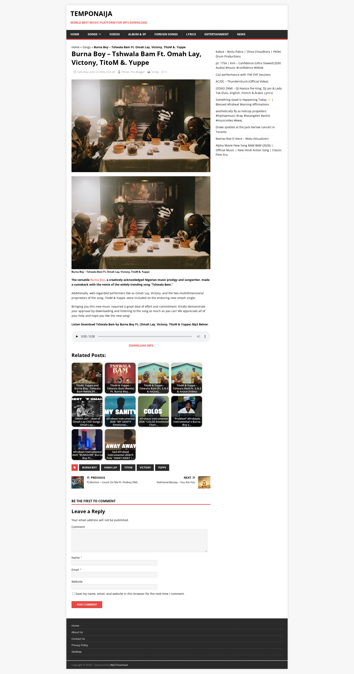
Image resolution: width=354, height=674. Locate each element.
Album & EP (137, 34)
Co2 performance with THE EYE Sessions (243, 75)
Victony (145, 467)
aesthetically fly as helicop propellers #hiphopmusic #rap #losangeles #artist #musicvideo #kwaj (243, 115)
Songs (93, 34)
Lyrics (191, 34)
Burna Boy (97, 280)
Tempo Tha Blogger (133, 72)
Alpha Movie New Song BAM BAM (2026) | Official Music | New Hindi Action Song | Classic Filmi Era (249, 150)
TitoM (128, 467)
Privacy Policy (79, 645)
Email (75, 570)
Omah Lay (110, 467)
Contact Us (78, 639)
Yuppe (162, 467)
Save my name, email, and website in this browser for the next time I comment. (130, 594)
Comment (78, 527)
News (241, 34)
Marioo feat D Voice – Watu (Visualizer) (242, 139)
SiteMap (76, 651)
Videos (114, 34)
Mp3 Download (119, 665)
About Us (77, 632)
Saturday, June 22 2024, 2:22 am (96, 72)
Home (74, 34)
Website (77, 582)
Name (76, 558)
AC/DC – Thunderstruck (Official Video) (242, 81)
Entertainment (216, 34)
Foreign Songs (166, 34)
